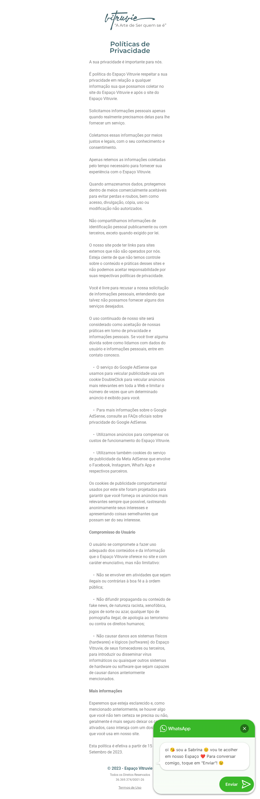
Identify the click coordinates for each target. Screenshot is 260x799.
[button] (244, 728)
